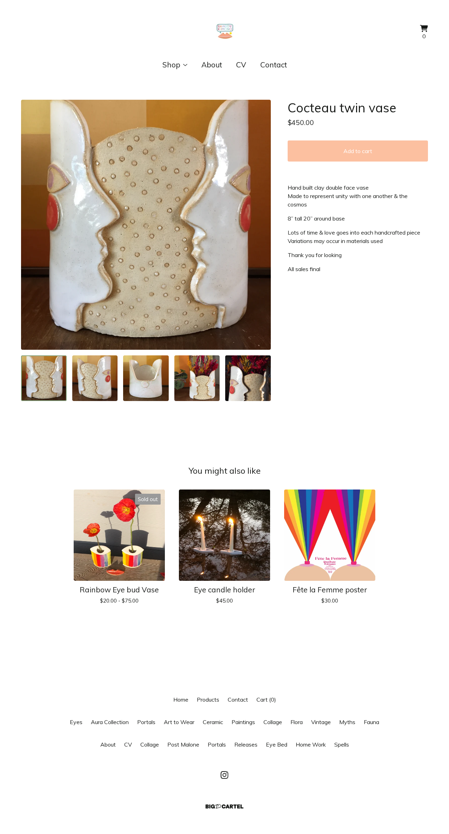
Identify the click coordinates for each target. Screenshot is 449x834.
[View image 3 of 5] (146, 378)
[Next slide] (261, 224)
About (211, 64)
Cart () (266, 699)
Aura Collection (110, 721)
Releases (245, 744)
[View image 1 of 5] (44, 378)
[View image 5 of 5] (248, 378)
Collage (272, 721)
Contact (273, 64)
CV (241, 64)
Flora (296, 721)
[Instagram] (224, 775)
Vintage (321, 721)
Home (180, 699)
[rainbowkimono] (225, 32)
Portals (146, 721)
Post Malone (183, 744)
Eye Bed (276, 744)
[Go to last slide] (30, 224)
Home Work (311, 744)
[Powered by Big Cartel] (224, 806)
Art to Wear (179, 721)
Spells (341, 744)
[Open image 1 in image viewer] (146, 225)
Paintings (243, 721)
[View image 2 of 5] (95, 378)
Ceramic (213, 721)
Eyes (76, 721)
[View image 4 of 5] (197, 378)
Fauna (371, 721)
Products (208, 699)
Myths (347, 721)
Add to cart (357, 151)
